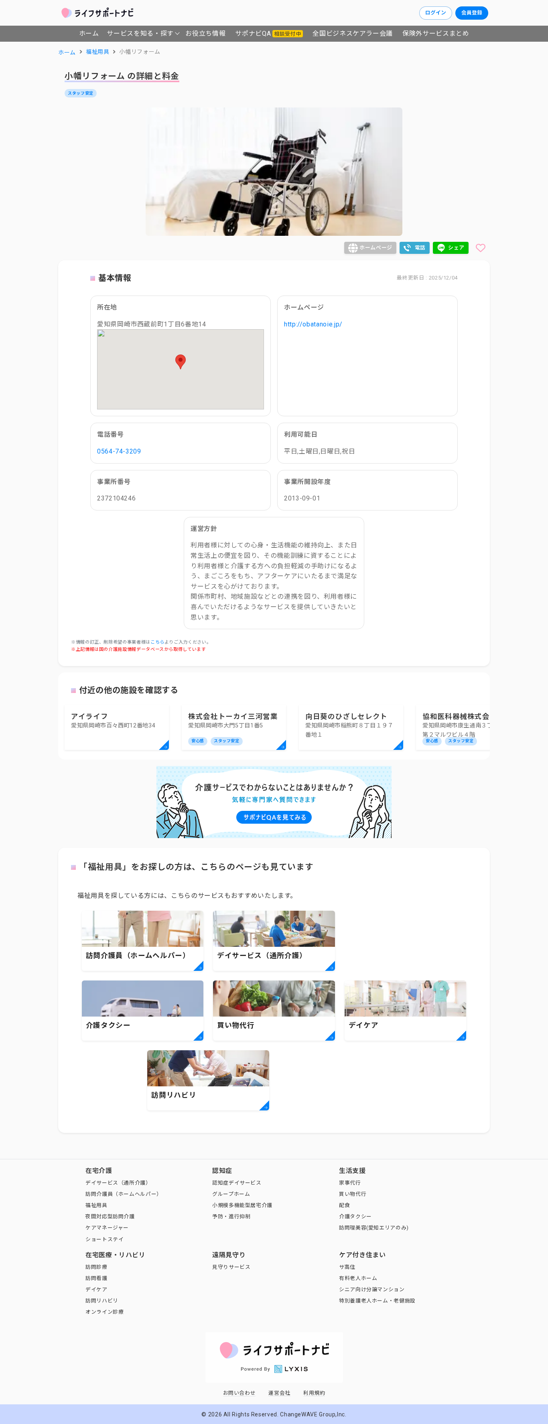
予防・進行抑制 (231, 1216)
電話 (420, 248)
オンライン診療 (104, 1312)
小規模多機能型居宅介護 (242, 1205)
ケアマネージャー (107, 1228)
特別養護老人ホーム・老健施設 (377, 1301)
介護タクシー (355, 1216)
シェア (456, 248)
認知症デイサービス (237, 1183)
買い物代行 (352, 1194)
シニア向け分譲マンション (372, 1289)
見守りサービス (231, 1267)
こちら (157, 642)
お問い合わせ (239, 1393)
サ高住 (347, 1267)
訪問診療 (96, 1267)
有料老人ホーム (358, 1278)
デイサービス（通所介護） (118, 1183)
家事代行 (350, 1183)
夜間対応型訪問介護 (110, 1216)
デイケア (96, 1289)
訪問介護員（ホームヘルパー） (123, 1194)
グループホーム (231, 1194)
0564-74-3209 (119, 451)
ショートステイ (104, 1239)
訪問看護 (96, 1278)
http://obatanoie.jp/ (313, 324)
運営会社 (279, 1393)
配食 (344, 1205)
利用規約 (314, 1393)
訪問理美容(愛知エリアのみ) (374, 1228)
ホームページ (375, 248)
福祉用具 (96, 1205)
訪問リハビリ (101, 1301)
